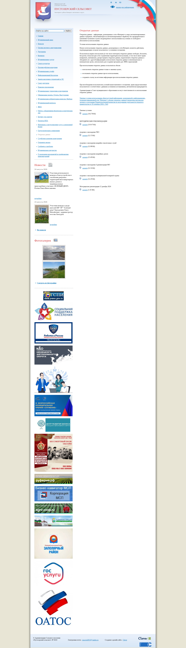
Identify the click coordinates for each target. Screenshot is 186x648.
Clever (125, 640)
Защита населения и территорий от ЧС (51, 79)
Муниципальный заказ (45, 40)
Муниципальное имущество (47, 150)
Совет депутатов (43, 83)
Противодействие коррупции (47, 67)
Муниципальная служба (46, 71)
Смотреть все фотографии (46, 283)
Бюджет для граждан (45, 117)
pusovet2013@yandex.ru (90, 640)
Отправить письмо (44, 142)
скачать (84, 114)
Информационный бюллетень (48, 75)
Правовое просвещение (46, 87)
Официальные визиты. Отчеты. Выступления (53, 95)
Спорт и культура (44, 63)
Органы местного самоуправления (49, 48)
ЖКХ (40, 107)
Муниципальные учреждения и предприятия (53, 91)
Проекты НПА (43, 121)
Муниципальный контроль (47, 103)
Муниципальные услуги (46, 59)
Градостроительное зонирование (49, 131)
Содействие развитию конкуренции (50, 138)
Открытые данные (44, 135)
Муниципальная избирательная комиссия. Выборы (55, 99)
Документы (42, 52)
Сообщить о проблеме (45, 146)
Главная (40, 36)
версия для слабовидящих (125, 7)
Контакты (41, 56)
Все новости (41, 230)
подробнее (38, 198)
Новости (41, 44)
